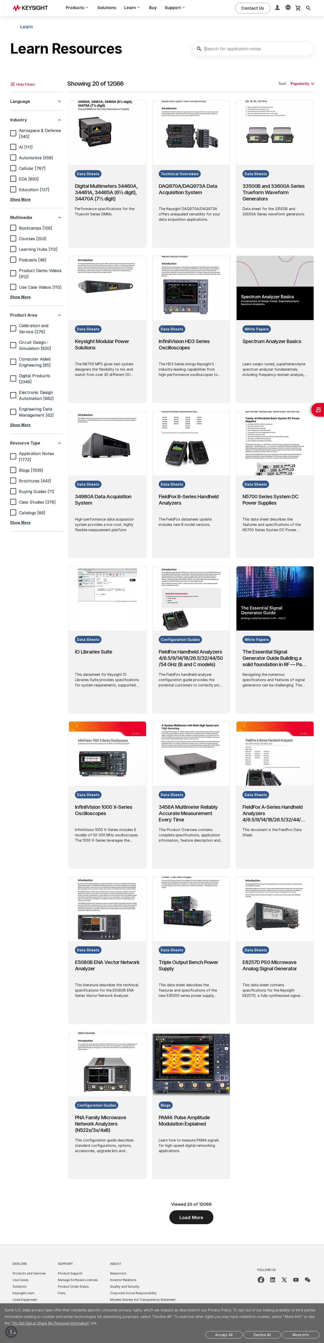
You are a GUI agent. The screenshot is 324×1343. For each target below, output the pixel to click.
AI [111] (26, 147)
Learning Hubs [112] (38, 249)
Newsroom (118, 1273)
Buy (153, 7)
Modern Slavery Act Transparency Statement (142, 1300)
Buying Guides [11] (36, 491)
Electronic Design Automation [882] (36, 395)
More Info (301, 1335)
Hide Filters (25, 84)
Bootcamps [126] (35, 228)
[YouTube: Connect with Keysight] (296, 1280)
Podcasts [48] (32, 259)
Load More (191, 1217)
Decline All (262, 1335)
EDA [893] (29, 179)
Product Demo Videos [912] (40, 273)
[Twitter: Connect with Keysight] (284, 1280)
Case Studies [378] (37, 502)
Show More (20, 199)
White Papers (257, 329)
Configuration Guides (180, 639)
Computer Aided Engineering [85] (35, 362)
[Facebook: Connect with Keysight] (261, 1280)
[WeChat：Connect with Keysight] (307, 1280)
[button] (278, 8)
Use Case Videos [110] (40, 287)
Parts (62, 1293)
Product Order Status (73, 1286)
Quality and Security (124, 1286)
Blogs (166, 1105)
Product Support (70, 1273)
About (116, 1264)
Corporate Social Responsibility (133, 1293)
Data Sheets (88, 174)
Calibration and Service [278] (33, 328)
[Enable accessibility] (11, 1332)
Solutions (106, 7)
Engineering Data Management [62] (36, 412)
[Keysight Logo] (32, 8)
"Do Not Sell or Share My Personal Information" (50, 1323)
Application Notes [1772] (36, 456)
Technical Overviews (180, 174)
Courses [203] (32, 238)
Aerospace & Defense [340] (40, 133)
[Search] (308, 8)
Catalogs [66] (32, 512)
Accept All (224, 1335)
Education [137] (34, 189)
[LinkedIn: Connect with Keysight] (272, 1280)
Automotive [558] (36, 157)
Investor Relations (123, 1280)
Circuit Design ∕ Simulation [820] (35, 345)
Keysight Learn (23, 1293)
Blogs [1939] (31, 470)
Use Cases (21, 1280)
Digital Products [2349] (34, 378)
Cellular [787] (32, 168)
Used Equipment (25, 1300)
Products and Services (29, 1273)
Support (65, 1264)
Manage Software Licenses (78, 1280)
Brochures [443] (35, 480)
